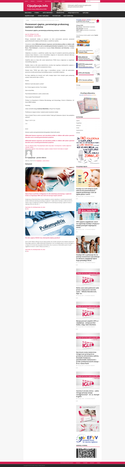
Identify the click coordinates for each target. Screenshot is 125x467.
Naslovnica (28, 12)
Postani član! (56, 15)
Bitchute (92, 462)
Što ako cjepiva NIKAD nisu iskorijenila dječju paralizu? (42, 238)
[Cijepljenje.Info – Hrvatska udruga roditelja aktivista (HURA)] (60, 10)
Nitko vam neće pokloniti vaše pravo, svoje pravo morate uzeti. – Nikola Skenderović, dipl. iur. (87, 290)
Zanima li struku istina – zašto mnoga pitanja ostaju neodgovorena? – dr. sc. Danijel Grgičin (87, 393)
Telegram (85, 462)
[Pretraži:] (93, 1)
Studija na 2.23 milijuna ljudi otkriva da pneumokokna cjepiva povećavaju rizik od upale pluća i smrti (86, 191)
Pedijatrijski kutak (73, 12)
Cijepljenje (85, 12)
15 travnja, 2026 (80, 262)
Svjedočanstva (48, 1)
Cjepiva (26, 1)
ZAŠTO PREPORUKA (48, 12)
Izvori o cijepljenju (43, 15)
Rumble (98, 462)
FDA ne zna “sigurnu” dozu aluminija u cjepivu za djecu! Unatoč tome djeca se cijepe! (46, 149)
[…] (77, 198)
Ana (28, 208)
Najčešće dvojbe (29, 15)
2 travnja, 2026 (80, 365)
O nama (36, 12)
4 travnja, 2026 (80, 326)
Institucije (56, 1)
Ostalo (63, 1)
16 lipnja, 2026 (80, 196)
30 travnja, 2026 (80, 229)
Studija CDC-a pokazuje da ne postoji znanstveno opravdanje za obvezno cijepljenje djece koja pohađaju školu (88, 257)
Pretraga (78, 85)
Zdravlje (32, 1)
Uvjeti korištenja (68, 15)
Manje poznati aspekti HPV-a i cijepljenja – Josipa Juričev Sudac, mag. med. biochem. (87, 323)
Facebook (78, 462)
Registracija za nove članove (66, 462)
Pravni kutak (60, 12)
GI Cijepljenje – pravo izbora (34, 36)
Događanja (39, 1)
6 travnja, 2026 (80, 295)
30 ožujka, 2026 (80, 398)
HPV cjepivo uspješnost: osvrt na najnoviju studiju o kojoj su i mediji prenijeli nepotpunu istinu (88, 224)
